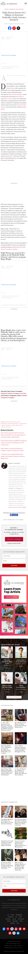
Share (14, 515)
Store (18, 923)
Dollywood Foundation (15, 94)
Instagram (17, 393)
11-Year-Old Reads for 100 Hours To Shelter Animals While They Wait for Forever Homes (21, 771)
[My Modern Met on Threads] (14, 932)
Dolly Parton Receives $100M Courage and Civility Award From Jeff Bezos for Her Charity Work (14, 443)
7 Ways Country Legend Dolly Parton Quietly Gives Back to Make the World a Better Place (13, 456)
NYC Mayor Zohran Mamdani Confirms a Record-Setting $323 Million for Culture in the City (21, 822)
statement (9, 156)
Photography (19, 914)
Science (9, 921)
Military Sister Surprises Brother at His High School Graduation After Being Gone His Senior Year (20, 866)
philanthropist (10, 88)
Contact (14, 945)
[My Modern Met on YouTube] (24, 928)
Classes (14, 919)
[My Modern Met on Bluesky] (18, 932)
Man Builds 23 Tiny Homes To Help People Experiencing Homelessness (20, 725)
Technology (15, 921)
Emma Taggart (9, 24)
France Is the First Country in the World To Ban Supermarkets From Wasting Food (20, 844)
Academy (12, 923)
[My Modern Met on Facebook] (3, 928)
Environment (21, 919)
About (7, 943)
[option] (7, 629)
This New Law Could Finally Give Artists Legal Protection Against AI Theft (7, 843)
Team (19, 943)
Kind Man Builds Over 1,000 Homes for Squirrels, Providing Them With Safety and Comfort (6, 749)
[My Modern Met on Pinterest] (7, 928)
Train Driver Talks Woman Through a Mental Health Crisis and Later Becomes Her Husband (7, 771)
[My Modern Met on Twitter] (12, 928)
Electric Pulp (21, 951)
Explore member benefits (14, 543)
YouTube (23, 393)
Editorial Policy (13, 943)
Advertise (19, 945)
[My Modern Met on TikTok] (10, 932)
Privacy (16, 947)
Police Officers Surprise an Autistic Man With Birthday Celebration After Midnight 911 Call (20, 748)
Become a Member (14, 539)
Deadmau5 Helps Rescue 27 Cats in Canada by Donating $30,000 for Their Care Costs (7, 865)
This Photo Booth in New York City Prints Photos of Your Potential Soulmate (7, 821)
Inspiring (12, 9)
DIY (16, 917)
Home (6, 9)
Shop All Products (14, 697)
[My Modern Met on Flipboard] (20, 928)
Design (12, 914)
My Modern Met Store (10, 644)
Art (8, 914)
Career (20, 917)
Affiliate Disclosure (9, 947)
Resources (8, 919)
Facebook (10, 393)
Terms (20, 947)
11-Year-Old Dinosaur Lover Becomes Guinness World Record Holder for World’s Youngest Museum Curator (7, 726)
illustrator (11, 488)
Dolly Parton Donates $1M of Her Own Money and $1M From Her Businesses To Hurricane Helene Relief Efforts (13, 435)
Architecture (11, 917)
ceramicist (18, 488)
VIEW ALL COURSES (11, 597)
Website (3, 393)
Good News (20, 9)
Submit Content (8, 945)
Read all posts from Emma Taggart (17, 507)
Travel (21, 921)
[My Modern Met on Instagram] (16, 928)
